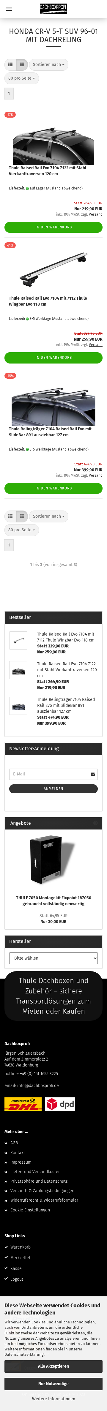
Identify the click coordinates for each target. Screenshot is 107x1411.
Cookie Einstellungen (30, 1210)
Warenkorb (20, 1247)
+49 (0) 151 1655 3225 (39, 1073)
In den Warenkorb (53, 227)
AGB (14, 1142)
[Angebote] (95, 823)
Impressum (21, 1162)
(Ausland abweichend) (64, 188)
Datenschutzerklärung (24, 1354)
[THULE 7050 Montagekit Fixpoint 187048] (53, 860)
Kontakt (17, 1152)
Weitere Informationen (53, 1398)
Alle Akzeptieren (53, 1366)
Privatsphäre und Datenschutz (38, 1181)
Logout (16, 1279)
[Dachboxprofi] (53, 9)
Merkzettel (20, 1257)
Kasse (16, 1268)
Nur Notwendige (53, 1383)
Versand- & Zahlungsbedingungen (42, 1190)
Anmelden (53, 789)
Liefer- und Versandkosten (35, 1171)
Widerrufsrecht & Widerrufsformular (44, 1200)
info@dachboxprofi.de (38, 1085)
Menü (9, 9)
